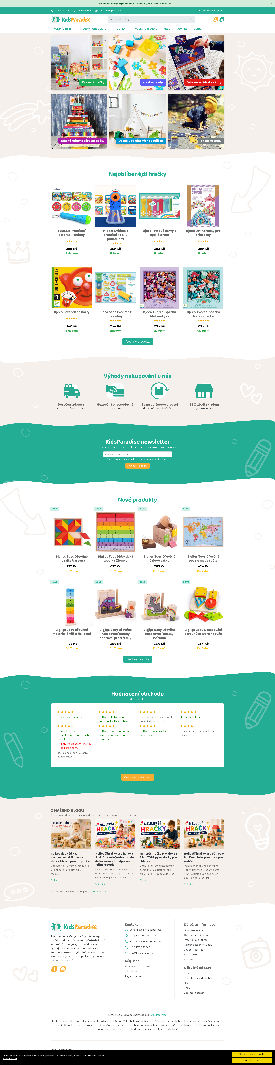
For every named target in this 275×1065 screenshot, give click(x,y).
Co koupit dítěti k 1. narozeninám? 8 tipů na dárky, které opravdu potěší (70, 857)
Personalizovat (252, 1060)
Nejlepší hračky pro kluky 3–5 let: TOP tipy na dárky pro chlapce (159, 857)
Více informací (10, 1058)
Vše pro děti (63, 29)
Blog (197, 29)
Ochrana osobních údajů (198, 944)
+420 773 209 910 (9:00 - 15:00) (146, 941)
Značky (188, 988)
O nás (187, 973)
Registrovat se (133, 976)
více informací (159, 1015)
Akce (167, 29)
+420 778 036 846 (139, 947)
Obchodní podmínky (196, 935)
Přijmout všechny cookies (252, 1054)
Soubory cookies (193, 949)
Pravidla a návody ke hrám (199, 978)
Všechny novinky (138, 659)
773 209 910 (62, 10)
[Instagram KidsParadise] (63, 969)
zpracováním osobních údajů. (153, 459)
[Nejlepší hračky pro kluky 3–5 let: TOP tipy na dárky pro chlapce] (160, 834)
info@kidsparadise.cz (112, 10)
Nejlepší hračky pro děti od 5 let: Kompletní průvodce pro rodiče (204, 857)
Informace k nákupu (209, 10)
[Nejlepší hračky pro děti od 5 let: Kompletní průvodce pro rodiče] (204, 834)
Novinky (181, 29)
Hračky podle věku (93, 29)
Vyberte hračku (146, 29)
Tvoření (121, 29)
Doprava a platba (194, 930)
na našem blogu (99, 891)
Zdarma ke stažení (194, 992)
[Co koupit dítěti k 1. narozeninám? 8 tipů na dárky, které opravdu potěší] (71, 834)
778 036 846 (83, 10)
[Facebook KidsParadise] (54, 969)
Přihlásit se (131, 971)
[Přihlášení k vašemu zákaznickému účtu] (215, 19)
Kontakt (188, 959)
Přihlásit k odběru (137, 465)
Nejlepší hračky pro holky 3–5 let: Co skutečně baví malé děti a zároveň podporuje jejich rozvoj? (115, 859)
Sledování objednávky (137, 966)
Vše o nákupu (192, 954)
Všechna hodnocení (137, 777)
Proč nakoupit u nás (195, 940)
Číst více (55, 880)
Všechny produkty (137, 341)
